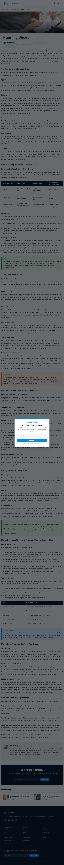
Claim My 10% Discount (32, 440)
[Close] (46, 420)
